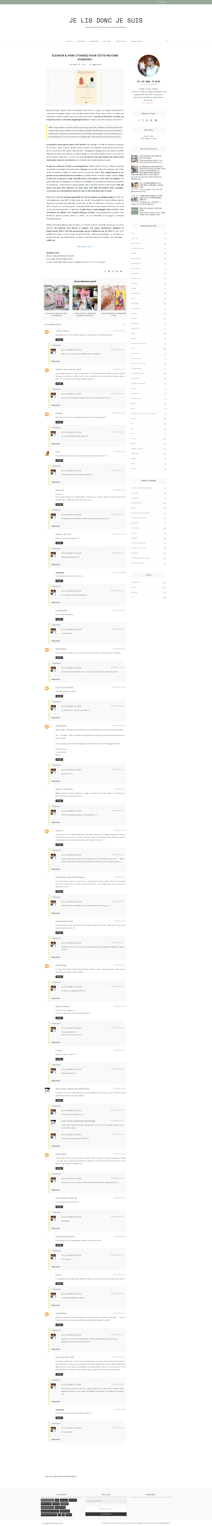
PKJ (132, 428)
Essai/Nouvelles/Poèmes (140, 513)
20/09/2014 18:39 (117, 1217)
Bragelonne (135, 258)
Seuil (133, 463)
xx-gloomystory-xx (66, 1198)
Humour (134, 533)
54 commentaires (95, 65)
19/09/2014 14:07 (119, 1198)
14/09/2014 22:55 (117, 943)
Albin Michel (135, 243)
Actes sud (135, 238)
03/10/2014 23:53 (117, 1335)
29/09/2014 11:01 (119, 1313)
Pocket (134, 438)
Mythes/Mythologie (139, 548)
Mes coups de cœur (148, 138)
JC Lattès (134, 353)
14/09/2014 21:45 (119, 1050)
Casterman (135, 273)
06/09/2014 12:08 (119, 610)
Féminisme (134, 523)
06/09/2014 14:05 (117, 350)
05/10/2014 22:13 (117, 1384)
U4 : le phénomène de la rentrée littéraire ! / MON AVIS (151, 185)
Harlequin (135, 323)
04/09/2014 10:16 (119, 490)
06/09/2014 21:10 (119, 649)
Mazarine (134, 393)
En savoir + (149, 103)
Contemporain (136, 503)
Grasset (134, 313)
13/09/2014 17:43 (119, 830)
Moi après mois (60, 1507)
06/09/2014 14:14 (117, 514)
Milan (133, 408)
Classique (135, 498)
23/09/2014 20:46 (117, 1121)
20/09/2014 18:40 (117, 1293)
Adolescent (135, 582)
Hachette (134, 318)
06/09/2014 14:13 (117, 470)
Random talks (64, 1511)
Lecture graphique (138, 383)
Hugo (133, 333)
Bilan (57, 1500)
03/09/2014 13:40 (119, 413)
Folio (133, 298)
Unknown (61, 649)
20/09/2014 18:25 (117, 1110)
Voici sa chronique (98, 262)
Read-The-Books (64, 789)
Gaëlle (59, 831)
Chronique (72, 1500)
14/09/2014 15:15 (119, 921)
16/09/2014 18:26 (119, 1089)
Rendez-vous (136, 41)
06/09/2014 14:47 (117, 629)
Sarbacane (135, 453)
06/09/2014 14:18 (117, 553)
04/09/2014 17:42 (119, 534)
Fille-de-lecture (65, 1357)
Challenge (63, 1500)
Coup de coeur (46, 1503)
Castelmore (135, 268)
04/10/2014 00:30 (118, 1357)
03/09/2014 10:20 (119, 331)
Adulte (133, 587)
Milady (133, 403)
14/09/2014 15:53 (119, 965)
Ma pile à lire (148, 136)
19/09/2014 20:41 (119, 1236)
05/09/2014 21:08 (119, 572)
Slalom (134, 468)
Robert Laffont (137, 448)
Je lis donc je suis (106, 20)
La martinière (136, 368)
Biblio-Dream (63, 1007)
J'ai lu (133, 348)
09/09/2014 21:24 (119, 726)
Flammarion (135, 293)
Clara (59, 1051)
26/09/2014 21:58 (117, 1134)
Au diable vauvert (138, 248)
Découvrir (120, 41)
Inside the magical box (68, 370)
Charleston (135, 278)
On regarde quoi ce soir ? (50, 1511)
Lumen (133, 388)
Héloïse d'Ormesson (138, 343)
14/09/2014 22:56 (117, 1028)
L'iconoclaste (136, 358)
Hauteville (135, 328)
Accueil (69, 41)
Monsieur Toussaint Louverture (143, 413)
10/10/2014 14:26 (119, 1409)
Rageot (134, 443)
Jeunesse (134, 538)
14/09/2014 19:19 (119, 1006)
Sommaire (94, 41)
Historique (135, 528)
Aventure (134, 493)
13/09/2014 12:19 (119, 789)
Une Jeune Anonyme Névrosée (72, 1089)
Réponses (57, 345)
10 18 (132, 233)
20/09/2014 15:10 (119, 1275)
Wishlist (68, 1514)
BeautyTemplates (137, 1523)
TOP (63, 1514)
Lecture (106, 41)
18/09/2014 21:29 (119, 1154)
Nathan (134, 418)
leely (59, 1275)
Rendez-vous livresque (49, 1514)
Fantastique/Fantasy (139, 518)
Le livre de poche (137, 373)
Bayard (133, 253)
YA (132, 597)
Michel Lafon (136, 398)
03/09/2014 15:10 (119, 452)
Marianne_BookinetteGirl (70, 877)
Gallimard (135, 303)
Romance (134, 553)
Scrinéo (134, 458)
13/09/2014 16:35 (117, 811)
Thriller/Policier (137, 563)
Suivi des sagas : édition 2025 (151, 209)
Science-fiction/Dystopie (140, 558)
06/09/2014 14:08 (117, 394)
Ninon (59, 414)
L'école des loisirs (138, 363)
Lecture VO (135, 378)
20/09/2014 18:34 (117, 1178)
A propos (81, 41)
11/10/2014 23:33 (118, 1428)
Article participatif (47, 1500)
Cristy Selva (62, 331)
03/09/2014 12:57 (119, 369)
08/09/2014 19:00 (119, 687)
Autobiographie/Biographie (141, 488)
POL (132, 433)
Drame (133, 508)
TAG (59, 1514)
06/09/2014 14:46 (117, 591)
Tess (58, 452)
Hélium (133, 338)
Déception (56, 1503)
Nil (132, 423)
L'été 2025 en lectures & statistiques (151, 157)
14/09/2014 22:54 (117, 901)
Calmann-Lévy (136, 263)
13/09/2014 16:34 (117, 769)
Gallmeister (135, 308)
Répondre (59, 340)
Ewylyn (60, 490)
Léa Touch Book (64, 688)
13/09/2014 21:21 (118, 855)
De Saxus (134, 283)
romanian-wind (64, 921)
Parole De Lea (63, 534)
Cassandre (61, 611)
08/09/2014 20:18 (117, 668)
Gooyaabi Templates (162, 1523)
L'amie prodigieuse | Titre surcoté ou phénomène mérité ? (151, 198)
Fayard (133, 288)
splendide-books (65, 1237)
